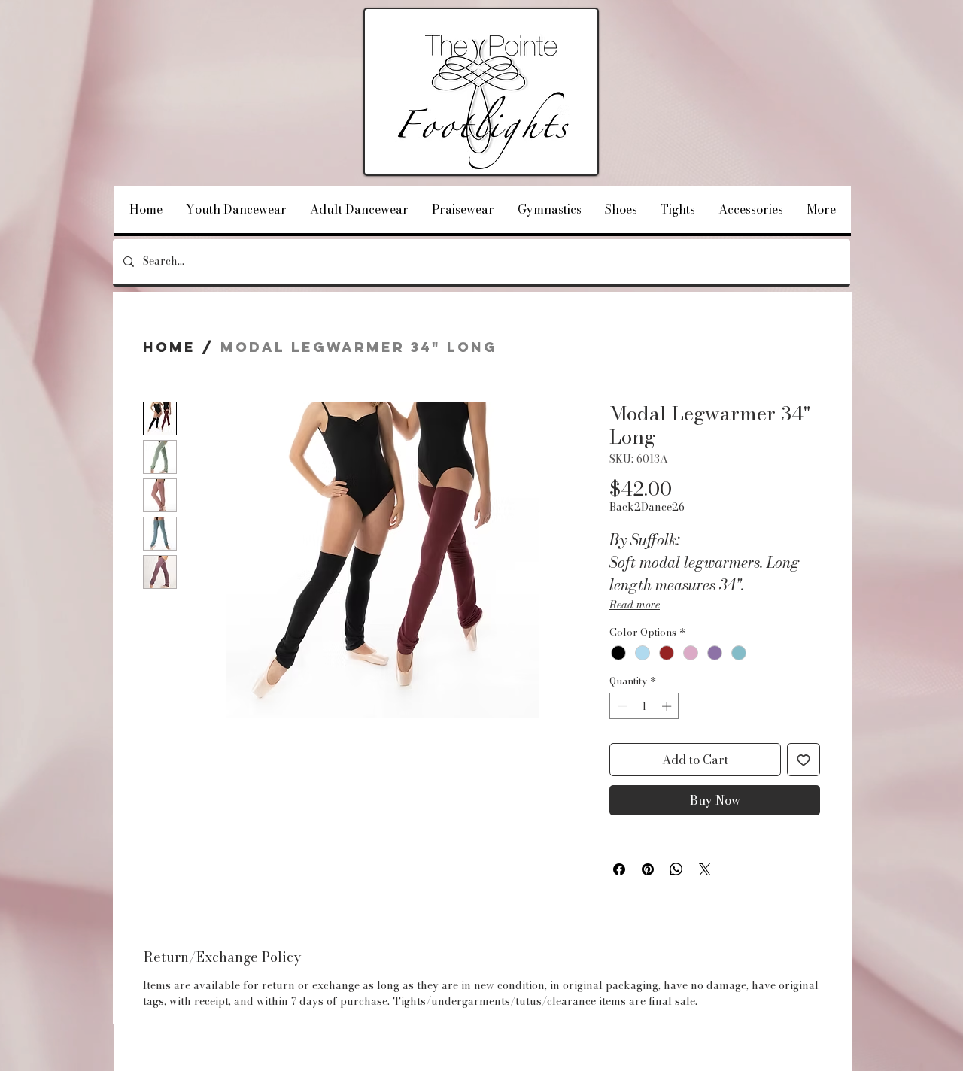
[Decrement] (621, 706)
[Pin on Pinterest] (648, 869)
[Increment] (668, 706)
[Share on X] (705, 869)
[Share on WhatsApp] (676, 869)
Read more (634, 604)
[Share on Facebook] (619, 869)
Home (169, 347)
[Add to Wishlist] (803, 759)
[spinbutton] (644, 706)
